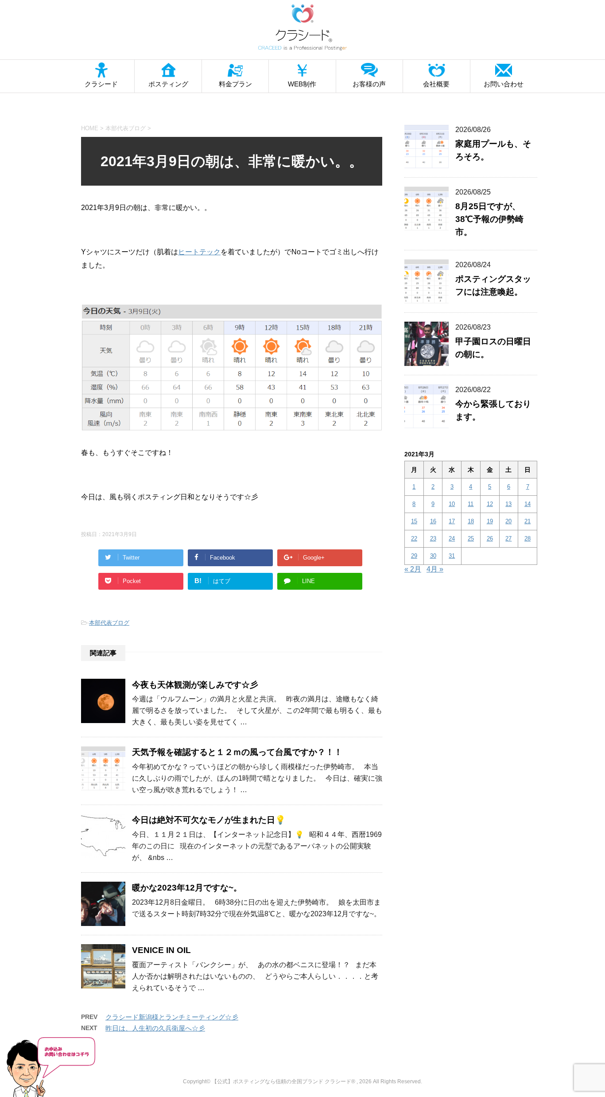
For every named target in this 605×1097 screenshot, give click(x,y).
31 (452, 555)
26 (490, 538)
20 (508, 521)
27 (508, 538)
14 (527, 504)
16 (433, 521)
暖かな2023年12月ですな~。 (187, 887)
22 (414, 538)
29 (414, 555)
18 (471, 521)
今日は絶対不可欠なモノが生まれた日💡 (209, 820)
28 (527, 538)
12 (490, 504)
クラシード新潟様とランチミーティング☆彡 (171, 1017)
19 (490, 521)
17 (452, 521)
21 (527, 521)
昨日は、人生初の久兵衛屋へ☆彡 (155, 1028)
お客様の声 (369, 84)
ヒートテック (199, 252)
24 (452, 538)
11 (470, 504)
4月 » (435, 569)
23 (433, 538)
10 (452, 504)
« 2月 (412, 569)
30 (433, 555)
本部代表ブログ (109, 622)
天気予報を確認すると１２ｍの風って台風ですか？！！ (237, 752)
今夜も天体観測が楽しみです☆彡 (195, 684)
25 (471, 538)
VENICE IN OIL (161, 950)
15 (414, 521)
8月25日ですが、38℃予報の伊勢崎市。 (489, 219)
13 (508, 504)
